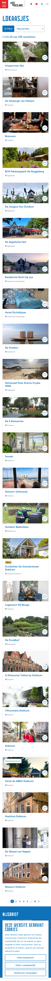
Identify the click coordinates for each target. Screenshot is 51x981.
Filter (9, 28)
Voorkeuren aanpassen (25, 973)
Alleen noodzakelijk (25, 965)
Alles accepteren (25, 957)
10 (35, 901)
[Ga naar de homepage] (16, 4)
